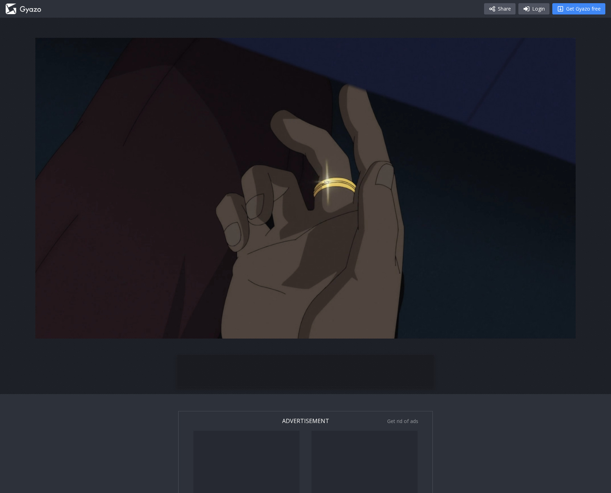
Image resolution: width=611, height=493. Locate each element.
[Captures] (23, 9)
